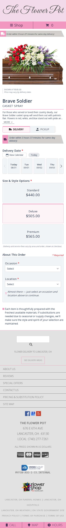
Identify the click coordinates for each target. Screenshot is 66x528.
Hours (56, 525)
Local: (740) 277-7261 (33, 439)
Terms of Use (56, 515)
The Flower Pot (33, 11)
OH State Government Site (48, 510)
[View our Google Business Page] (33, 415)
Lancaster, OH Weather (16, 510)
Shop (18, 25)
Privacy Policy (11, 515)
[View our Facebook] (27, 415)
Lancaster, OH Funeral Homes (23, 499)
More (7, 122)
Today (34, 154)
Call (12, 525)
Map (34, 525)
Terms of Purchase (33, 515)
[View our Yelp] (38, 415)
